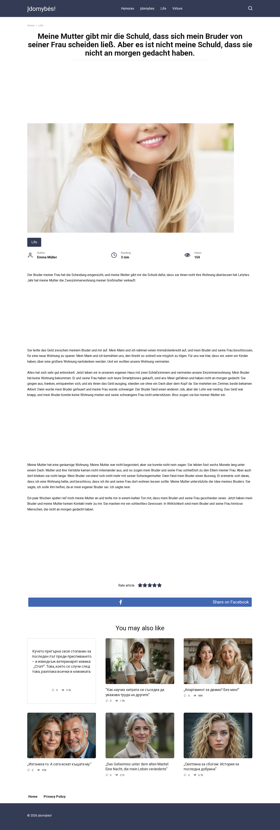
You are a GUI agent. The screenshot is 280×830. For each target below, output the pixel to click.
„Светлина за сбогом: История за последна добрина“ (211, 766)
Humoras (127, 8)
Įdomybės (147, 8)
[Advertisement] (140, 93)
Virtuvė (177, 8)
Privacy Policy (55, 797)
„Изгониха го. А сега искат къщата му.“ (59, 764)
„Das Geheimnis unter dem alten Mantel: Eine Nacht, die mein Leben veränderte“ (137, 766)
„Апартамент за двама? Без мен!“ (211, 690)
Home (33, 797)
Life (163, 8)
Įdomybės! (41, 8)
